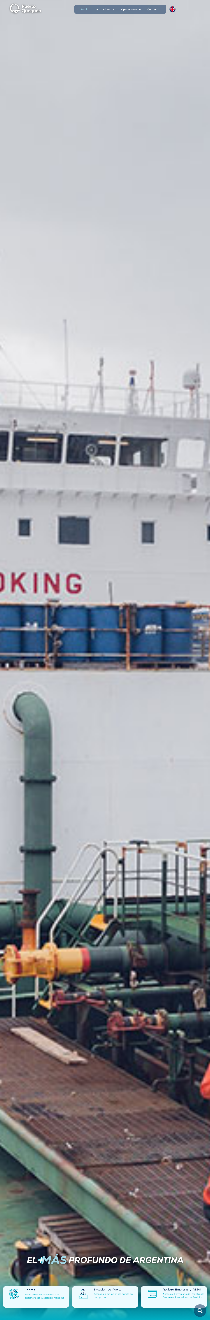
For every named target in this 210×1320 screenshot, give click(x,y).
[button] (105, 9)
